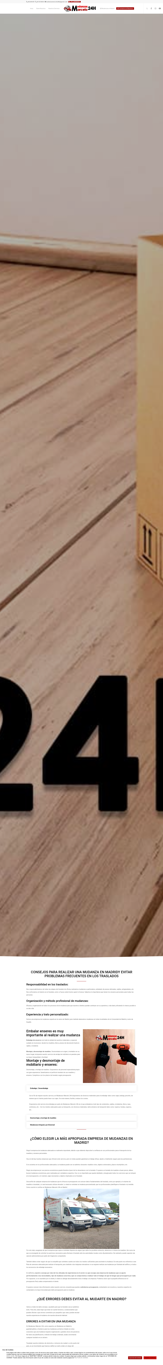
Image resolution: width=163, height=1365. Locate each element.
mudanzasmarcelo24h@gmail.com (56, 1)
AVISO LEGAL (11, 1356)
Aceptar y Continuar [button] (150, 1357)
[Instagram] (154, 8)
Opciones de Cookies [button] (135, 1357)
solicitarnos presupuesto (89, 1287)
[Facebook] (150, 8)
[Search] (146, 8)
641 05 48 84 (40, 1)
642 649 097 (31, 1)
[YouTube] (158, 8)
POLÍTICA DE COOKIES (81, 1358)
